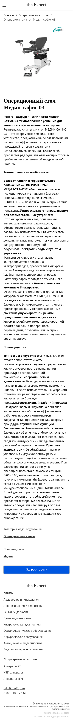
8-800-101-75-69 (15, 692)
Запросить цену (36, 569)
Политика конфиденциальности (51, 716)
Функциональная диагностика (23, 643)
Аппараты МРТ (13, 678)
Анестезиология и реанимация (24, 605)
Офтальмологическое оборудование (28, 630)
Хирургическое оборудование (23, 636)
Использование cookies (56, 713)
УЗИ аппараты (13, 672)
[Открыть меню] (4, 5)
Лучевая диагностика (18, 618)
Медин (8, 556)
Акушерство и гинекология (21, 599)
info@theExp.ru (14, 688)
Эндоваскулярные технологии (23, 649)
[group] (36, 56)
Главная (9, 15)
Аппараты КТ (12, 666)
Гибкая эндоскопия (16, 612)
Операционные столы (33, 15)
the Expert (36, 5)
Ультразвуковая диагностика (22, 624)
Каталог (9, 592)
